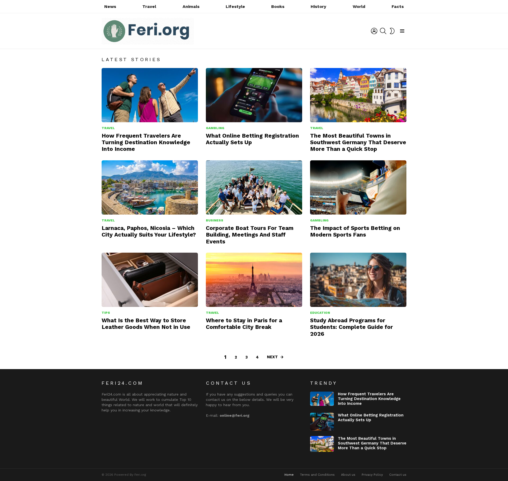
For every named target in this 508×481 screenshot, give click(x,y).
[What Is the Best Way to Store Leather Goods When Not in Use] (150, 280)
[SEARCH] (383, 31)
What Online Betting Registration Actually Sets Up (370, 417)
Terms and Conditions (317, 475)
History (318, 6)
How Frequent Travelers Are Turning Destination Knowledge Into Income (146, 142)
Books (277, 6)
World (359, 6)
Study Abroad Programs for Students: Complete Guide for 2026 (351, 327)
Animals (191, 6)
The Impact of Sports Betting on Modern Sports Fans (355, 231)
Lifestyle (235, 6)
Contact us (397, 475)
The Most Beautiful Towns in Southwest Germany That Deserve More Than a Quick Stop (358, 142)
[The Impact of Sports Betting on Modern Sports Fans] (358, 187)
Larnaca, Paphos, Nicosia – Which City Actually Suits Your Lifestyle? (149, 231)
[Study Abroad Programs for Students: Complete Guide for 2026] (358, 280)
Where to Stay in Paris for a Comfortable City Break (244, 323)
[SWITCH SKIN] (392, 31)
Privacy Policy (372, 475)
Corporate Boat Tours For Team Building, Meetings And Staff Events (249, 235)
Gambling (215, 128)
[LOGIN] (374, 31)
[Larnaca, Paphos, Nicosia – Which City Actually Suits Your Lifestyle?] (150, 187)
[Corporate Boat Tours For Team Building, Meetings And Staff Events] (254, 187)
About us (348, 475)
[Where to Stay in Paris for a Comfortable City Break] (254, 280)
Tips (106, 313)
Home (289, 475)
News (110, 6)
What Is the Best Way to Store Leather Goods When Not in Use (146, 323)
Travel (149, 6)
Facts (398, 6)
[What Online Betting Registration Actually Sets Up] (254, 95)
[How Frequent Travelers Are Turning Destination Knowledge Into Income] (150, 95)
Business (214, 220)
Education (320, 313)
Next (272, 357)
